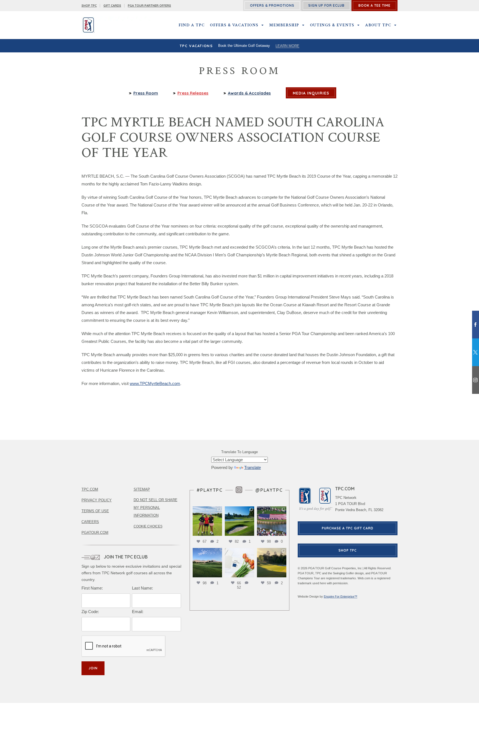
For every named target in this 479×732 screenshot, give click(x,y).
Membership (284, 25)
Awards (249, 93)
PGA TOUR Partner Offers (149, 5)
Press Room (145, 93)
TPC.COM (89, 489)
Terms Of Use (95, 511)
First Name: (92, 588)
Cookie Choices (148, 526)
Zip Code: (90, 611)
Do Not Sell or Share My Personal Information (155, 507)
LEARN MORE (287, 46)
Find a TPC (192, 25)
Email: (137, 611)
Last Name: (142, 588)
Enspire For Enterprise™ (340, 596)
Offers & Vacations (234, 25)
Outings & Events (332, 25)
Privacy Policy (96, 500)
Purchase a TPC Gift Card (347, 528)
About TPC (378, 25)
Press (192, 93)
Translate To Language (239, 452)
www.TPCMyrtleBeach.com (155, 383)
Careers (90, 522)
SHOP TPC (89, 5)
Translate (252, 467)
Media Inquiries (311, 93)
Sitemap (142, 489)
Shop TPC (347, 550)
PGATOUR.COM (94, 532)
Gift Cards (112, 5)
